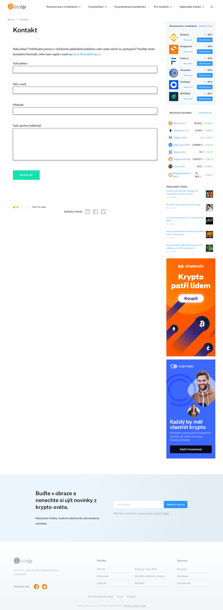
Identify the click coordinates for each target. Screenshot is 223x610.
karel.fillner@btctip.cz (86, 54)
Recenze (188, 40)
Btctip (11, 19)
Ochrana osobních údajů (100, 596)
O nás (120, 596)
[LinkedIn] (87, 211)
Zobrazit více (205, 26)
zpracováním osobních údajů (154, 513)
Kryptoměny (96, 6)
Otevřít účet (205, 40)
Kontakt (131, 596)
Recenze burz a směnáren (62, 6)
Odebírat (176, 504)
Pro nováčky (161, 6)
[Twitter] (103, 211)
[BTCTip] (17, 6)
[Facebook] (95, 211)
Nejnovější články (190, 6)
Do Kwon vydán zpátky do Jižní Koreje (183, 204)
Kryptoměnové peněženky (130, 6)
